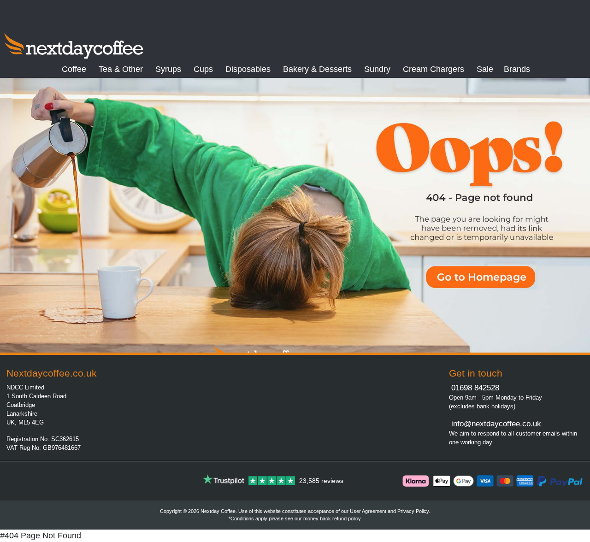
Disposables (248, 69)
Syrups (168, 69)
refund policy (346, 518)
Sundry (377, 69)
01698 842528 (475, 387)
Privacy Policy (413, 511)
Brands (517, 69)
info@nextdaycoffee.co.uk (495, 423)
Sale (485, 69)
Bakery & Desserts (317, 69)
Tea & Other (121, 69)
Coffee (74, 69)
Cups (203, 69)
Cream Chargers (433, 69)
